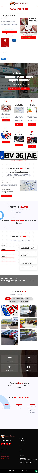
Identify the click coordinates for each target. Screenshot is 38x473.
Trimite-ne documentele (31, 280)
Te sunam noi (25, 88)
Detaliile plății (8, 58)
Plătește (3, 58)
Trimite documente (6, 195)
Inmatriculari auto (4, 454)
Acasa (22, 438)
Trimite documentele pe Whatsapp (10, 31)
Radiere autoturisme (5, 456)
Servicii (22, 440)
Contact (22, 445)
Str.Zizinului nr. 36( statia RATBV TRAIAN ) (19, 160)
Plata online (23, 444)
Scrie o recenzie (13, 386)
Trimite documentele (14, 88)
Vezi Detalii (6, 120)
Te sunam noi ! (24, 442)
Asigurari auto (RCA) (5, 458)
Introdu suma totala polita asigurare (4, 52)
